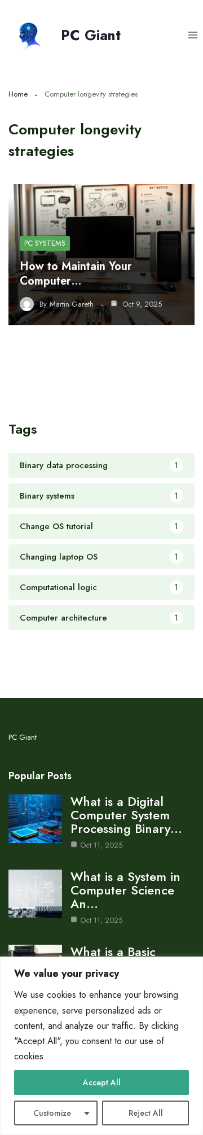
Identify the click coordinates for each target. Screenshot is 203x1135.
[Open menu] (192, 34)
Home (18, 94)
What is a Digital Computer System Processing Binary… (126, 814)
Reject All (146, 1113)
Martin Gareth (72, 304)
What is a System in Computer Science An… (125, 890)
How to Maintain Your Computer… (76, 273)
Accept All (102, 1082)
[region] (101, 1046)
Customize (52, 1113)
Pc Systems (44, 243)
